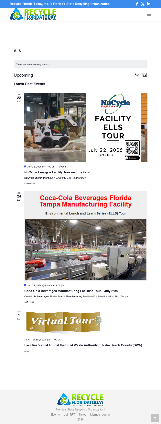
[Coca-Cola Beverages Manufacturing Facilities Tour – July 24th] (85, 236)
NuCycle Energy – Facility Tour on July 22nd (57, 172)
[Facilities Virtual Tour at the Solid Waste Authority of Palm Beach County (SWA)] (85, 322)
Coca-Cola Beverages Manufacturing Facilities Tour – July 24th (71, 290)
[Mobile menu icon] (148, 14)
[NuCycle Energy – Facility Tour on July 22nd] (85, 127)
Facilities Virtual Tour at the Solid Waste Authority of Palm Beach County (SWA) (83, 345)
